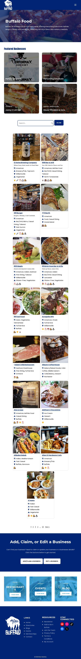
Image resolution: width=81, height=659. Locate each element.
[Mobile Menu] (75, 5)
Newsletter (48, 622)
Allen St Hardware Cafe (52, 455)
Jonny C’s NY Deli (13, 110)
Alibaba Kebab (20, 455)
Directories (30, 625)
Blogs (28, 628)
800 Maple (18, 266)
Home (28, 622)
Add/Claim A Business (31, 561)
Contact (29, 637)
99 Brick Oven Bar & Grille (52, 266)
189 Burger (18, 213)
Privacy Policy (49, 633)
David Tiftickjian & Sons (54, 110)
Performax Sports (13, 79)
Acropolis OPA (48, 317)
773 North (46, 213)
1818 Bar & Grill (48, 162)
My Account (48, 642)
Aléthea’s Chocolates (51, 410)
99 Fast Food (19, 317)
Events (28, 631)
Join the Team (49, 630)
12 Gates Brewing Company (25, 162)
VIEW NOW (15, 595)
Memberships (31, 634)
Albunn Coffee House (51, 365)
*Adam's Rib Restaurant (24, 365)
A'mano (31, 500)
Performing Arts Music (53, 79)
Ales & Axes (18, 410)
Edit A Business (52, 561)
